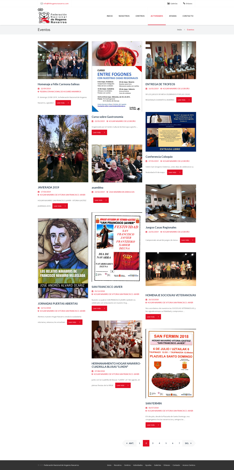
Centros (140, 16)
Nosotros (124, 16)
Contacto (188, 16)
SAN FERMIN (154, 403)
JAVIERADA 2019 (48, 187)
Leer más (61, 103)
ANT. (131, 443)
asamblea (97, 187)
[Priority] (52, 16)
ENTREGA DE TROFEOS (160, 84)
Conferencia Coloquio (159, 156)
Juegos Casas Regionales (161, 227)
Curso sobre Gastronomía (107, 116)
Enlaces (189, 3)
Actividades (157, 16)
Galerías (174, 3)
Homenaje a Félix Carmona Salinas (58, 84)
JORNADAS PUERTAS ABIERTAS (58, 303)
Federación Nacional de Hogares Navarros (61, 465)
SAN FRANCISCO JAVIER (107, 286)
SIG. (187, 443)
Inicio (110, 16)
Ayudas (172, 16)
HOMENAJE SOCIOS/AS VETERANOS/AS (171, 295)
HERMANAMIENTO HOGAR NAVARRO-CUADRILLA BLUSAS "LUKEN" (116, 365)
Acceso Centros (189, 465)
